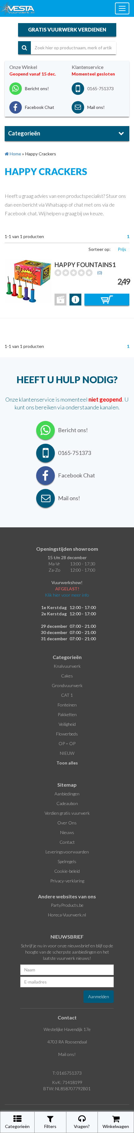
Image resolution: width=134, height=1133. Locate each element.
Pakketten (67, 714)
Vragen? (82, 1126)
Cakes (67, 675)
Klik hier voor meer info (67, 595)
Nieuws (67, 832)
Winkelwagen (116, 1126)
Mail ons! (67, 1054)
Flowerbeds (67, 733)
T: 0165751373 (67, 1073)
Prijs (122, 249)
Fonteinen (67, 704)
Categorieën (17, 1126)
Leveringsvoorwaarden (67, 851)
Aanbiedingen (67, 793)
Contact (67, 842)
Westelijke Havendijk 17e (67, 1029)
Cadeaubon (67, 803)
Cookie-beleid (67, 871)
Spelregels (67, 861)
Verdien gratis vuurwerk (67, 813)
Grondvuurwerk (67, 685)
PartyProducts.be (67, 905)
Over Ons (67, 822)
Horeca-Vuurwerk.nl (67, 914)
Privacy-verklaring (67, 880)
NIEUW (67, 753)
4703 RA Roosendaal (67, 1041)
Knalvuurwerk (67, 666)
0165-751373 (100, 88)
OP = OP (67, 743)
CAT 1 (67, 695)
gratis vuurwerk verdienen (67, 29)
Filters (50, 1126)
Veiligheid (67, 724)
